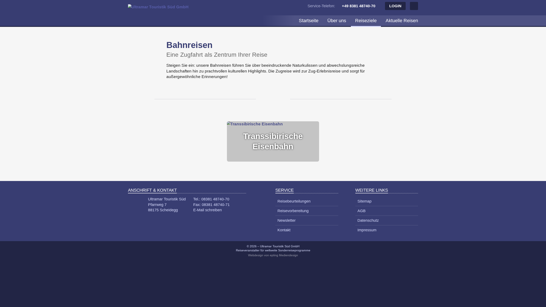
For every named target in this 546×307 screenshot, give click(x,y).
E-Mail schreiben (207, 210)
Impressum (366, 230)
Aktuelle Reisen (402, 20)
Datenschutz (368, 220)
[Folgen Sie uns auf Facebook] (414, 6)
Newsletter (286, 220)
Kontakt (283, 230)
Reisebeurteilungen (294, 201)
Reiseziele (366, 20)
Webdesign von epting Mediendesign (273, 255)
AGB (361, 211)
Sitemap (364, 201)
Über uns (336, 20)
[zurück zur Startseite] (159, 13)
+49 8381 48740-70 (358, 6)
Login (395, 6)
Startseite (308, 20)
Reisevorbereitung (293, 211)
